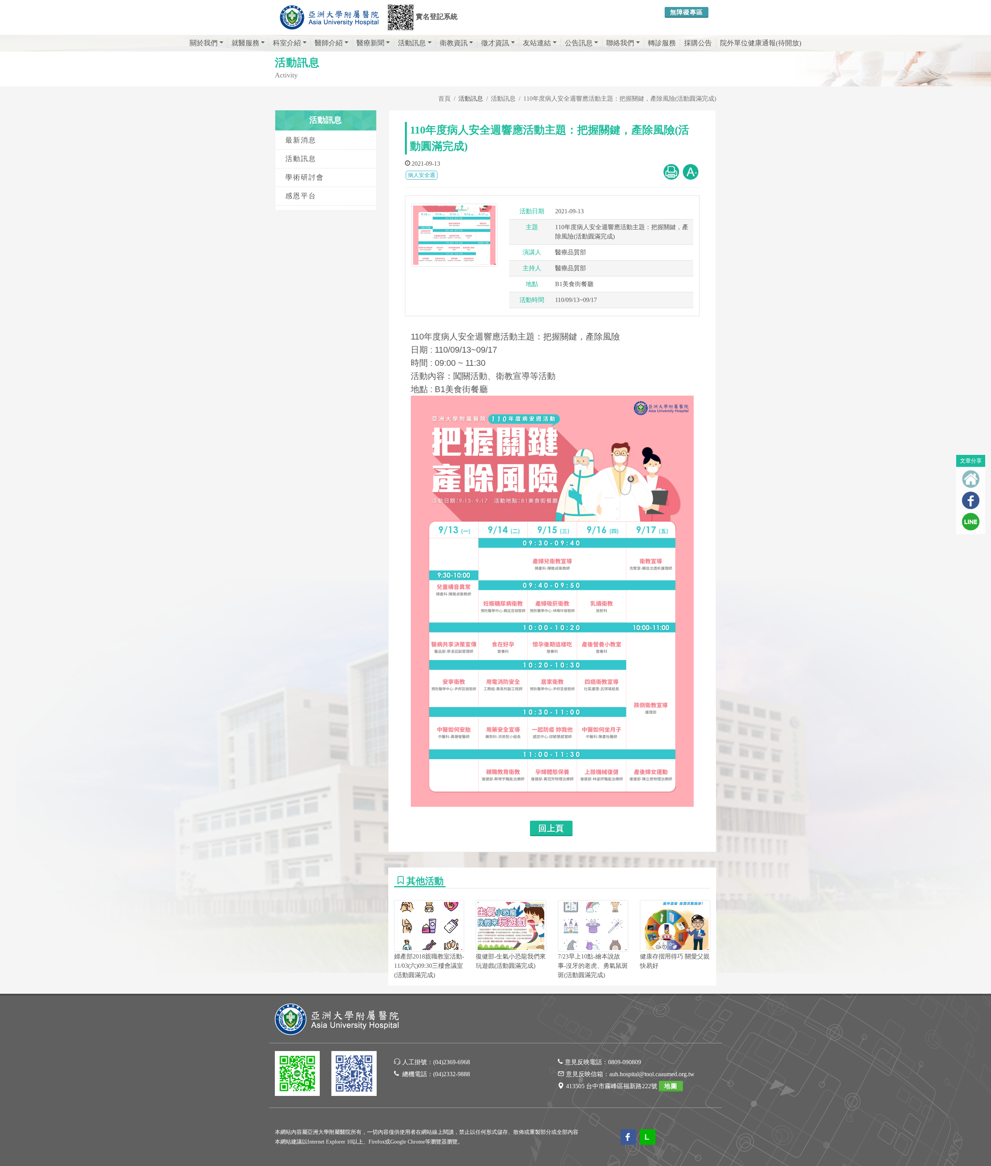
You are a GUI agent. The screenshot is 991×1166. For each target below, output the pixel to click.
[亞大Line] (297, 1075)
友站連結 (537, 43)
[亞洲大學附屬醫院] (329, 17)
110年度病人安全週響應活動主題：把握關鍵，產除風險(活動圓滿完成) (619, 98)
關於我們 (204, 43)
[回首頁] (970, 479)
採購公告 (698, 43)
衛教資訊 (454, 43)
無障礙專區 (686, 12)
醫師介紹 (329, 43)
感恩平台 (300, 196)
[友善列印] (671, 171)
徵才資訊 (495, 43)
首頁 (444, 98)
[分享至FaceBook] (970, 500)
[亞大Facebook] (353, 1075)
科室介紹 (287, 43)
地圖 (670, 1086)
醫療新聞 (370, 43)
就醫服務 (245, 43)
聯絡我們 (620, 43)
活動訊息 (412, 43)
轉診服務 (662, 43)
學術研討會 (304, 177)
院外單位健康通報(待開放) (760, 43)
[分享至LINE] (970, 521)
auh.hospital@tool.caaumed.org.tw (651, 1074)
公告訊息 (579, 43)
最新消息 (300, 140)
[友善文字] (690, 171)
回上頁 (551, 828)
